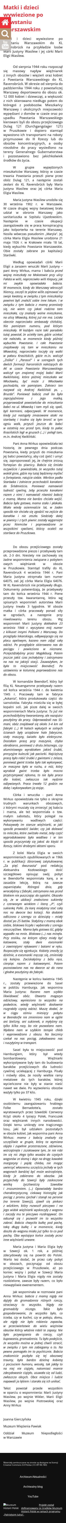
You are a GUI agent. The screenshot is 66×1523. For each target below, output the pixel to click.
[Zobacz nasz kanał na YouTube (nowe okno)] (5, 45)
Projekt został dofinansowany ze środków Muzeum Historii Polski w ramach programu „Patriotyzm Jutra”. (32, 1509)
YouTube (33, 1496)
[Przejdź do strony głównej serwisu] (5, 22)
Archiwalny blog (33, 1486)
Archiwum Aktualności (33, 1476)
